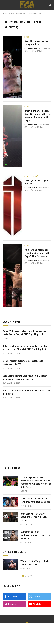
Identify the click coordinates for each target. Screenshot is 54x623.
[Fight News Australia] (27, 5)
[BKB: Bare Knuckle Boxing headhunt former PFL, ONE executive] (10, 517)
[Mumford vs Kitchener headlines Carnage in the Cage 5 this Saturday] (12, 275)
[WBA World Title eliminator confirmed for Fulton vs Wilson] (10, 502)
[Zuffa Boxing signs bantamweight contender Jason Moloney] (10, 535)
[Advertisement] (27, 432)
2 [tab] (25, 576)
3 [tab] (28, 576)
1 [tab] (23, 576)
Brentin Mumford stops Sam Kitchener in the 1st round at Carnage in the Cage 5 (37, 115)
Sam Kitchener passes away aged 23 (36, 43)
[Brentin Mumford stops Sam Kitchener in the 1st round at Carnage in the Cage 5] (12, 136)
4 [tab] (31, 576)
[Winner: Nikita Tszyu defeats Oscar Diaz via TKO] (10, 564)
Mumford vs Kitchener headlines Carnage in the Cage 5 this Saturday (37, 253)
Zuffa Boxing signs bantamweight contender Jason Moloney (35, 535)
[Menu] (4, 5)
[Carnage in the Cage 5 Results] (12, 206)
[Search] (49, 5)
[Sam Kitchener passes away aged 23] (12, 67)
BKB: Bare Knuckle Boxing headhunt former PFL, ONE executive (33, 516)
